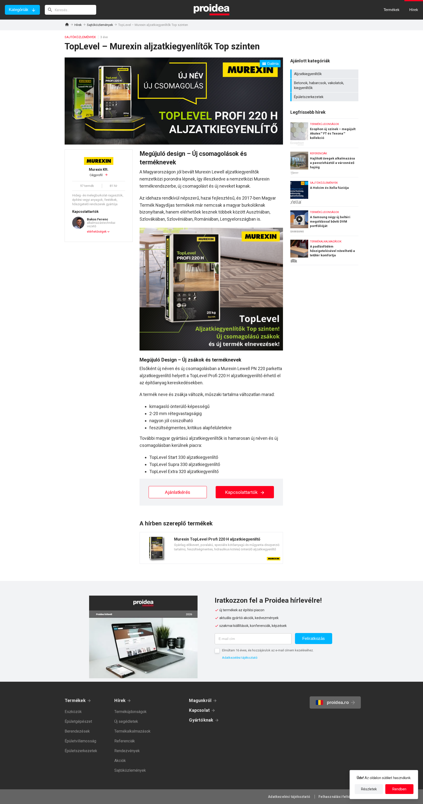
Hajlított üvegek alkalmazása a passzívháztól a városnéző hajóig (324, 161)
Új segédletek (126, 721)
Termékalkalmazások (132, 731)
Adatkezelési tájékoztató (240, 657)
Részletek (369, 789)
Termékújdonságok (130, 711)
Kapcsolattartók (242, 492)
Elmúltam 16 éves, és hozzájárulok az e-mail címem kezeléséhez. (268, 650)
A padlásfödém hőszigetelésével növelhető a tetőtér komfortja (324, 250)
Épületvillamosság (80, 741)
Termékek (75, 700)
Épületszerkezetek (325, 96)
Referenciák (124, 741)
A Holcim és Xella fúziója (324, 190)
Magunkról (200, 700)
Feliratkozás (313, 638)
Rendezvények (127, 750)
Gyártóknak (201, 720)
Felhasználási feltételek (338, 797)
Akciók (120, 760)
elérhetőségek (96, 231)
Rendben (399, 789)
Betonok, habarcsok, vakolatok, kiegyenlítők (325, 85)
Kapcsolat (199, 710)
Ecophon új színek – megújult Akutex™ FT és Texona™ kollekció (324, 132)
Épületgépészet (78, 721)
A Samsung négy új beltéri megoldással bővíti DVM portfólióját (324, 220)
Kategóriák (18, 9)
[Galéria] (174, 143)
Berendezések (77, 731)
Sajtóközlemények (100, 25)
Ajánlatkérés (177, 492)
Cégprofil (98, 172)
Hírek (78, 25)
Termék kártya (211, 548)
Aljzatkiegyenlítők (325, 73)
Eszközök (73, 711)
